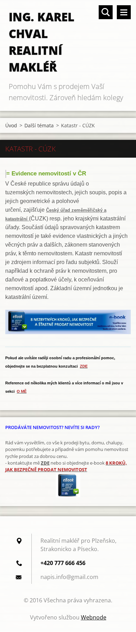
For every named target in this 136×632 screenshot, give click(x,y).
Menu (124, 12)
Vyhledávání (106, 12)
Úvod (11, 125)
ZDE (45, 463)
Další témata (39, 125)
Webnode (93, 617)
